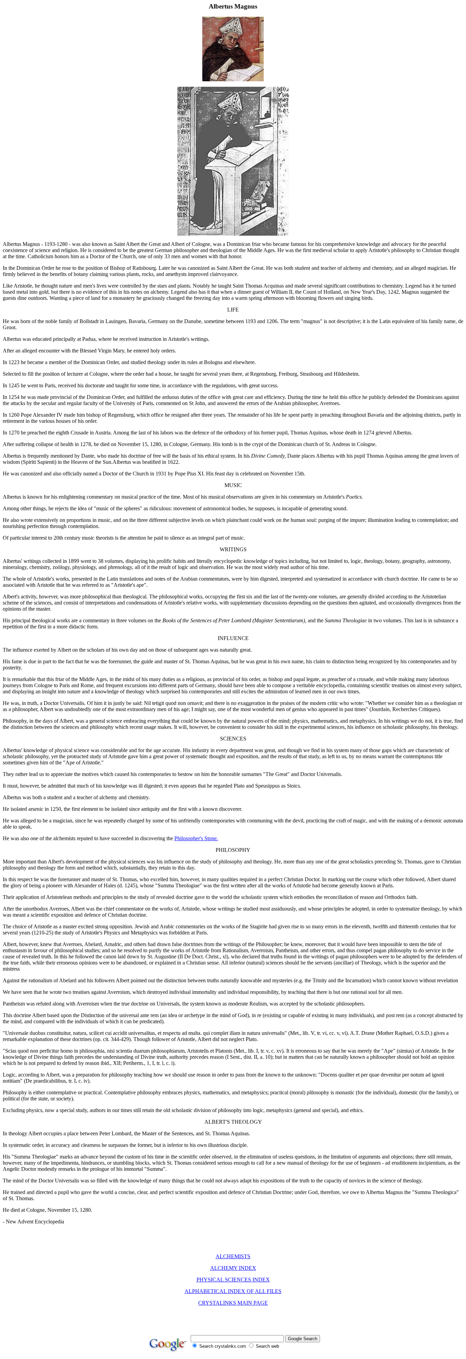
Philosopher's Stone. (196, 838)
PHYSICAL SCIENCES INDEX (233, 1279)
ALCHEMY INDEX (233, 1268)
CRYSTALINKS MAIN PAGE (233, 1303)
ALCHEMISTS (233, 1256)
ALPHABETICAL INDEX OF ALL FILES (233, 1291)
